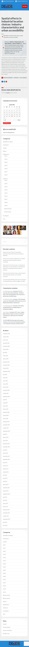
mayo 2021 (5, 402)
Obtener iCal (7, 123)
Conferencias (6, 145)
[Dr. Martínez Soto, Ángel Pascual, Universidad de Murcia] (5, 232)
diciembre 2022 (6, 362)
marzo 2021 (5, 406)
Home (2, 34)
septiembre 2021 (6, 396)
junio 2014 (5, 525)
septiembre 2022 (6, 371)
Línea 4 (5, 189)
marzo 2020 (5, 418)
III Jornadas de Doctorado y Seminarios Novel (13, 323)
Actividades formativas (8, 141)
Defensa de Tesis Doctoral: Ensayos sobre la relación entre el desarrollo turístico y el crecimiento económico (14, 275)
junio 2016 (5, 478)
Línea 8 (5, 202)
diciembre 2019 (6, 421)
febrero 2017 (5, 468)
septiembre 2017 (6, 459)
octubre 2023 (6, 349)
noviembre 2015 (6, 487)
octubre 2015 (6, 491)
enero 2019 (5, 440)
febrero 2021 (5, 409)
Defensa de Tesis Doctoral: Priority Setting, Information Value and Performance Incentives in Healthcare (13, 254)
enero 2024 (5, 340)
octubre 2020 (6, 415)
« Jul (5, 120)
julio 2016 (5, 475)
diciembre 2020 (6, 412)
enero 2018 (5, 453)
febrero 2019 (5, 437)
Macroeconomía (7, 208)
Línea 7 (5, 171)
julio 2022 (5, 374)
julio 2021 (5, 399)
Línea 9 (5, 174)
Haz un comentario (23, 77)
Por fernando (16, 77)
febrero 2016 (5, 484)
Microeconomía (7, 211)
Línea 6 (5, 168)
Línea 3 (5, 162)
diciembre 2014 (6, 509)
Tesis (4, 219)
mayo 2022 (5, 380)
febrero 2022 (5, 387)
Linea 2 (5, 183)
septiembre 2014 (6, 519)
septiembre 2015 (6, 494)
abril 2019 (5, 434)
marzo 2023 (5, 355)
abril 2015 (5, 500)
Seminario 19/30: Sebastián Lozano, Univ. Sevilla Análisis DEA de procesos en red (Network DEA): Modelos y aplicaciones (14, 301)
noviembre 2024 (6, 333)
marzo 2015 (5, 503)
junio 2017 (5, 462)
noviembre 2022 (6, 365)
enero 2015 (5, 506)
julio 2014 (5, 522)
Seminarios (5, 178)
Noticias (4, 151)
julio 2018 (5, 450)
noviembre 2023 (6, 346)
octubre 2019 (6, 428)
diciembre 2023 (6, 343)
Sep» (19, 120)
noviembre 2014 (6, 513)
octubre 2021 (6, 393)
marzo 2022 (5, 384)
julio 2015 (5, 497)
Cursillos (5, 148)
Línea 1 (5, 156)
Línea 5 (5, 165)
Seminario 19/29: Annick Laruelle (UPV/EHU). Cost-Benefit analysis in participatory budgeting (13, 307)
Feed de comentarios (7, 630)
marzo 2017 (5, 465)
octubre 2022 (6, 368)
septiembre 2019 (6, 431)
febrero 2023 (5, 358)
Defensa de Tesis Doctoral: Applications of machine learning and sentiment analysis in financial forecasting (14, 260)
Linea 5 (5, 193)
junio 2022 (5, 377)
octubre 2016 (6, 472)
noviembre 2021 (6, 390)
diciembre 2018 (6, 443)
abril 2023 (5, 352)
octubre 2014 (6, 516)
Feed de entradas (6, 627)
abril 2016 (5, 481)
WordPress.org (6, 633)
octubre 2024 (6, 336)
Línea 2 (5, 159)
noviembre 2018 (6, 446)
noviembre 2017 (6, 456)
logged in (8, 92)
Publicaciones (6, 154)
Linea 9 (5, 205)
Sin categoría (6, 215)
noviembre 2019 (6, 424)
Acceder (5, 624)
